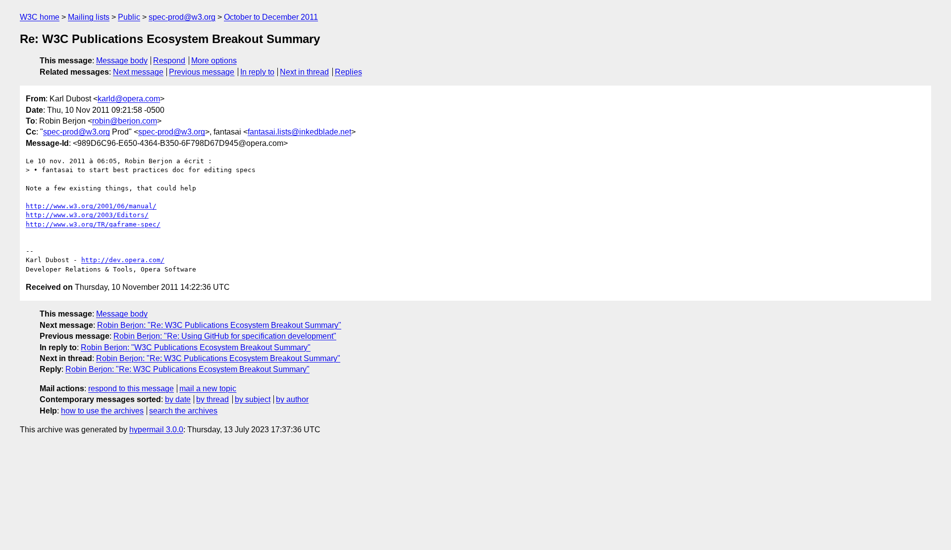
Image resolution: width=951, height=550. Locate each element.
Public (129, 17)
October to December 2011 (271, 17)
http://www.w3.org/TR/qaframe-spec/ (93, 224)
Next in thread (304, 72)
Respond (169, 60)
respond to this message (131, 388)
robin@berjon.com (124, 121)
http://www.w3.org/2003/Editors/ (87, 215)
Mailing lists (88, 17)
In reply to (257, 72)
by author (292, 399)
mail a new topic (207, 388)
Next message (138, 72)
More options (214, 60)
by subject (252, 399)
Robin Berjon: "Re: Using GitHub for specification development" (224, 336)
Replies (348, 72)
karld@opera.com (129, 98)
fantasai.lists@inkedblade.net (299, 132)
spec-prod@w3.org (182, 17)
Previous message (201, 72)
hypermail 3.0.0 (156, 429)
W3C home (39, 17)
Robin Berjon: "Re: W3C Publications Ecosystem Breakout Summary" (219, 325)
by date (178, 399)
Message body (122, 60)
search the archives (183, 411)
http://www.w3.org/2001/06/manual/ (91, 206)
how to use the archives (102, 411)
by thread (212, 399)
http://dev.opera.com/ (122, 260)
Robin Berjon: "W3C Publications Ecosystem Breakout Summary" (196, 347)
